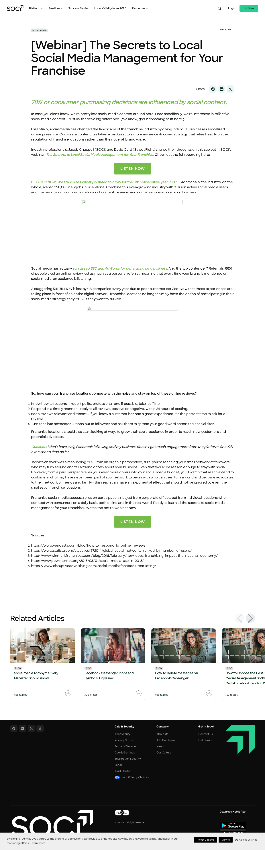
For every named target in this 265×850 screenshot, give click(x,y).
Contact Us (205, 734)
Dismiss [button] (225, 839)
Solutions (54, 8)
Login (231, 8)
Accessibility (122, 734)
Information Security (128, 758)
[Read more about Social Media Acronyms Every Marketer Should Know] (68, 693)
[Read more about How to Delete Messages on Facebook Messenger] (209, 693)
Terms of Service (125, 746)
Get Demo (248, 8)
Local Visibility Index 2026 (110, 8)
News (160, 746)
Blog (18, 668)
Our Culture (163, 752)
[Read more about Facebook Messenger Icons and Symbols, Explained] (139, 693)
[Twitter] (31, 728)
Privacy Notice (124, 740)
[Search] (219, 8)
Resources (138, 8)
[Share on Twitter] (230, 89)
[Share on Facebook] (213, 89)
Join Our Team (165, 740)
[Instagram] (40, 728)
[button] (246, 840)
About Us (162, 734)
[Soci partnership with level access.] (122, 812)
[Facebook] (13, 728)
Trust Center (123, 771)
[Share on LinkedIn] (221, 89)
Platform (34, 8)
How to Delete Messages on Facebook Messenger (176, 675)
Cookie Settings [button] (125, 752)
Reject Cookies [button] (205, 839)
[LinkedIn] (22, 728)
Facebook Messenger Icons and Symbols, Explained (109, 675)
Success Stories (78, 8)
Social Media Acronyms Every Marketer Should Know (36, 675)
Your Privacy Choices (135, 777)
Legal (118, 765)
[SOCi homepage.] (51, 824)
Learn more (37, 843)
